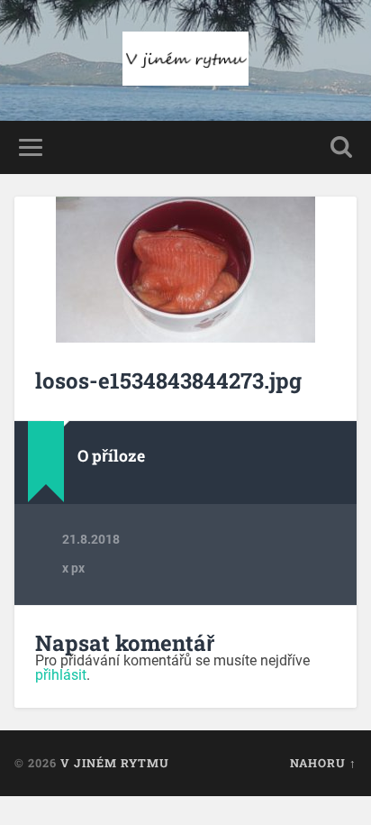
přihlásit (60, 674)
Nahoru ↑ (323, 763)
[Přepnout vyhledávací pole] (341, 147)
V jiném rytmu (114, 763)
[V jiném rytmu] (185, 60)
